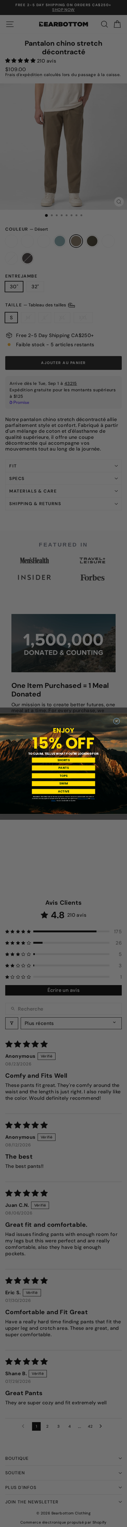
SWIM (63, 783)
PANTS (63, 768)
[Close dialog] (117, 721)
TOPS (63, 775)
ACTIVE (63, 791)
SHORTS (63, 760)
